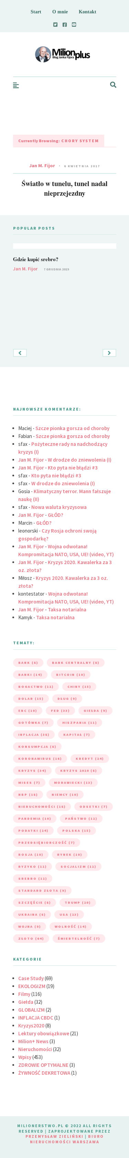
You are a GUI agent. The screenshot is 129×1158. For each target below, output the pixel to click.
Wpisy (24, 1057)
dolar (31, 698)
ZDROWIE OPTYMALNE (43, 1065)
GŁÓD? (55, 515)
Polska (76, 830)
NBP (28, 794)
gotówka (33, 722)
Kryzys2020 (31, 1025)
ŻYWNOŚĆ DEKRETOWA (44, 1073)
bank (28, 662)
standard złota (42, 890)
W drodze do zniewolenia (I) (79, 459)
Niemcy (65, 794)
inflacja (34, 734)
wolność (71, 926)
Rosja (30, 854)
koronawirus (40, 758)
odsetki (93, 806)
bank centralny (75, 662)
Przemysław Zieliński (54, 1136)
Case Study (31, 978)
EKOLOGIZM (31, 986)
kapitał (76, 734)
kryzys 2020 (78, 770)
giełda (95, 710)
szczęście (34, 902)
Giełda (25, 1002)
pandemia (34, 818)
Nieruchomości (35, 1049)
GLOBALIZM (31, 1010)
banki (30, 674)
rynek (69, 854)
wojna (29, 926)
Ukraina (32, 914)
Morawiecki (73, 782)
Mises (29, 782)
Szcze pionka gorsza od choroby (72, 428)
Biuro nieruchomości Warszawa (67, 1139)
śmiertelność (79, 938)
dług (67, 698)
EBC (27, 710)
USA (69, 914)
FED (60, 710)
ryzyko (32, 866)
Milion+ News (33, 1041)
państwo (81, 818)
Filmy (24, 994)
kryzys (32, 770)
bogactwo (36, 686)
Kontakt (87, 11)
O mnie (60, 11)
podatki (33, 830)
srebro (32, 878)
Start (36, 11)
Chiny (79, 686)
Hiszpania (79, 722)
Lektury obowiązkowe (43, 1033)
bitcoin (70, 674)
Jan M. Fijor (42, 165)
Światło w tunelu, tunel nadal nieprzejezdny (65, 188)
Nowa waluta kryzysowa (59, 507)
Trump (78, 902)
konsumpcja (37, 746)
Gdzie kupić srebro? (35, 259)
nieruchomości (42, 806)
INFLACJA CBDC (35, 1017)
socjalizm (78, 866)
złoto (31, 938)
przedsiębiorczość (46, 842)
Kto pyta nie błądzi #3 (73, 467)
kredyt (90, 758)
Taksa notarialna (67, 609)
